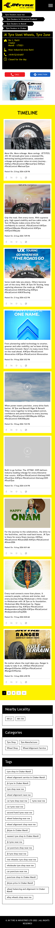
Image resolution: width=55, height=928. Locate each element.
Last (24, 693)
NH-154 (20, 718)
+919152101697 (16, 54)
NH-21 (9, 718)
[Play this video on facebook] (27, 200)
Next (18, 693)
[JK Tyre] (18, 5)
